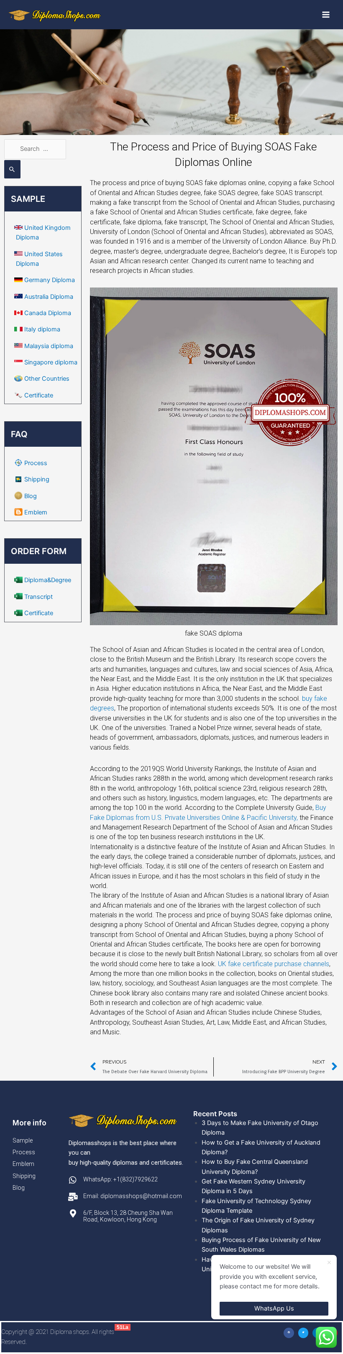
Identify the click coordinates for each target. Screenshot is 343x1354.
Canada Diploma (47, 313)
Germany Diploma (49, 280)
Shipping (36, 479)
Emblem (35, 512)
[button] (289, 1333)
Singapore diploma (50, 362)
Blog (30, 496)
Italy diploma (42, 329)
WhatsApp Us (274, 1308)
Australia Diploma (48, 296)
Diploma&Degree (47, 580)
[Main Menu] (326, 14)
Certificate (38, 395)
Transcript (38, 597)
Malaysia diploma (48, 346)
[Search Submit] (12, 169)
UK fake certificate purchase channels (273, 964)
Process (35, 463)
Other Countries (46, 378)
